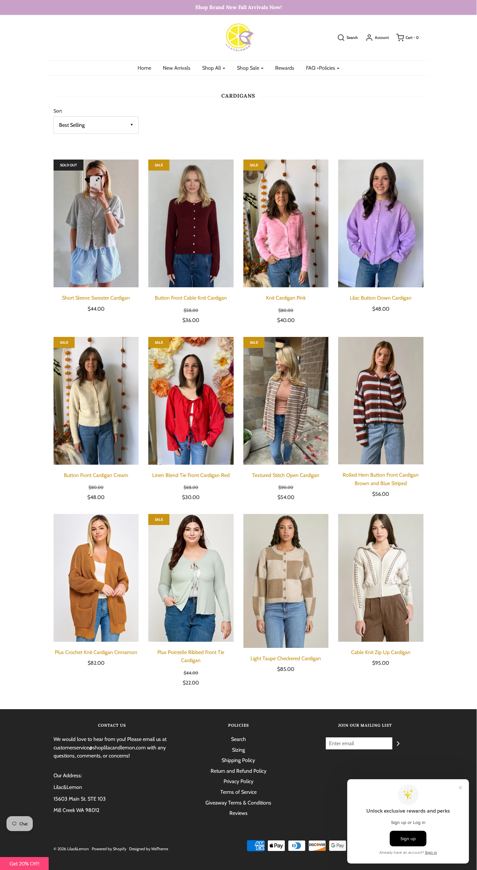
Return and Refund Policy (238, 771)
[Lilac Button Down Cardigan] (380, 223)
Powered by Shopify (109, 848)
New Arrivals (176, 68)
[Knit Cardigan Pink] (286, 223)
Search (238, 739)
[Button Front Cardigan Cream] (96, 401)
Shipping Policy (238, 760)
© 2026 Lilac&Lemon (71, 848)
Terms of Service (238, 792)
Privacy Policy (238, 781)
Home (144, 68)
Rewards (284, 68)
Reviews (238, 813)
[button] (24, 863)
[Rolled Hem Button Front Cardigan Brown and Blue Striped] (380, 400)
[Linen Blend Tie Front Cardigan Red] (191, 401)
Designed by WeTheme (148, 848)
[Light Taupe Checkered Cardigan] (286, 581)
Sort (58, 111)
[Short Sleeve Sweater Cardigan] (96, 223)
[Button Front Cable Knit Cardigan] (191, 223)
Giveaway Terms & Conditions (238, 803)
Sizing (238, 750)
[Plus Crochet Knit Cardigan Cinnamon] (96, 578)
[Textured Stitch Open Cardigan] (286, 401)
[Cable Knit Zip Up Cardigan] (380, 578)
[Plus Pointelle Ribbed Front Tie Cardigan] (191, 578)
